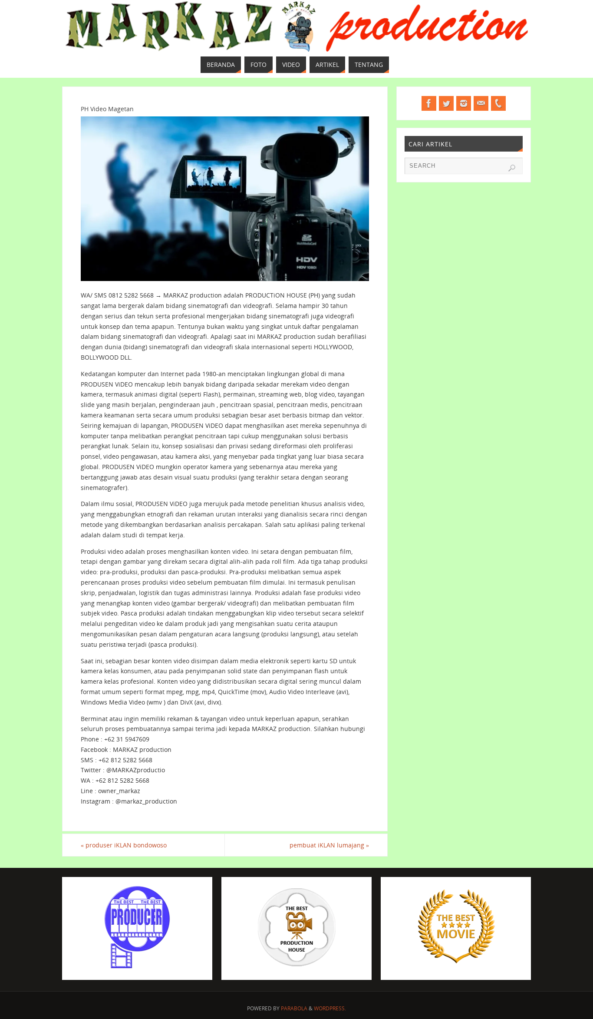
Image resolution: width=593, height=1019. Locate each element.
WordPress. (330, 1008)
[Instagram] (463, 103)
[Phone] (498, 103)
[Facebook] (429, 103)
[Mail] (481, 103)
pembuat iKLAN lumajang (329, 845)
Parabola (294, 1008)
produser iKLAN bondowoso (124, 845)
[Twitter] (446, 103)
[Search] (511, 168)
